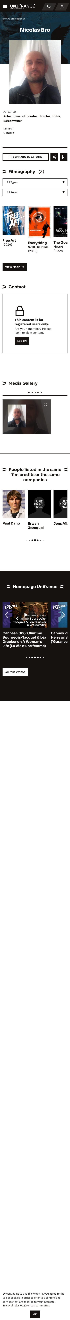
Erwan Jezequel (36, 525)
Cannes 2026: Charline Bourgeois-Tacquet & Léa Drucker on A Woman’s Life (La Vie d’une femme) (24, 639)
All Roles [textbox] (12, 192)
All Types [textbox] (12, 182)
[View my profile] (62, 7)
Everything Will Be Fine (38, 245)
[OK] (35, 1314)
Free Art (9, 240)
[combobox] (35, 182)
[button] (45, 405)
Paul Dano (11, 523)
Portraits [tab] (35, 392)
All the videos (15, 672)
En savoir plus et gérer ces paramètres (26, 1305)
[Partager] (54, 157)
